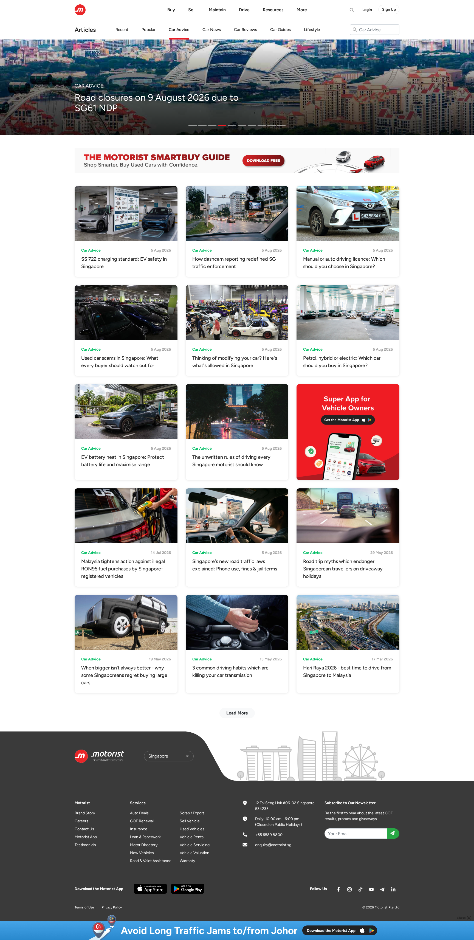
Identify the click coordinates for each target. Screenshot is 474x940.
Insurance (138, 829)
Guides (280, 29)
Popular (149, 29)
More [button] (302, 9)
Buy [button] (171, 9)
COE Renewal (142, 821)
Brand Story (85, 813)
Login (367, 9)
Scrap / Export (192, 813)
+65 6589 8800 (269, 834)
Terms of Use (84, 907)
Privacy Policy (112, 907)
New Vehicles (142, 853)
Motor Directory (143, 845)
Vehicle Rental (192, 837)
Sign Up (389, 9)
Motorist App (86, 837)
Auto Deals (139, 813)
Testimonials (85, 845)
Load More (237, 713)
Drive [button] (244, 9)
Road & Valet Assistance (150, 861)
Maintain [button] (217, 9)
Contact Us (84, 829)
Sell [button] (192, 9)
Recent (121, 29)
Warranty (187, 861)
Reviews (245, 29)
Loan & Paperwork (145, 837)
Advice (179, 29)
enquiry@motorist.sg (273, 845)
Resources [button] (273, 9)
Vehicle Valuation (194, 853)
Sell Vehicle (190, 821)
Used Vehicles (192, 829)
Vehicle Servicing (195, 845)
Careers (81, 821)
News (211, 29)
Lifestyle (312, 29)
